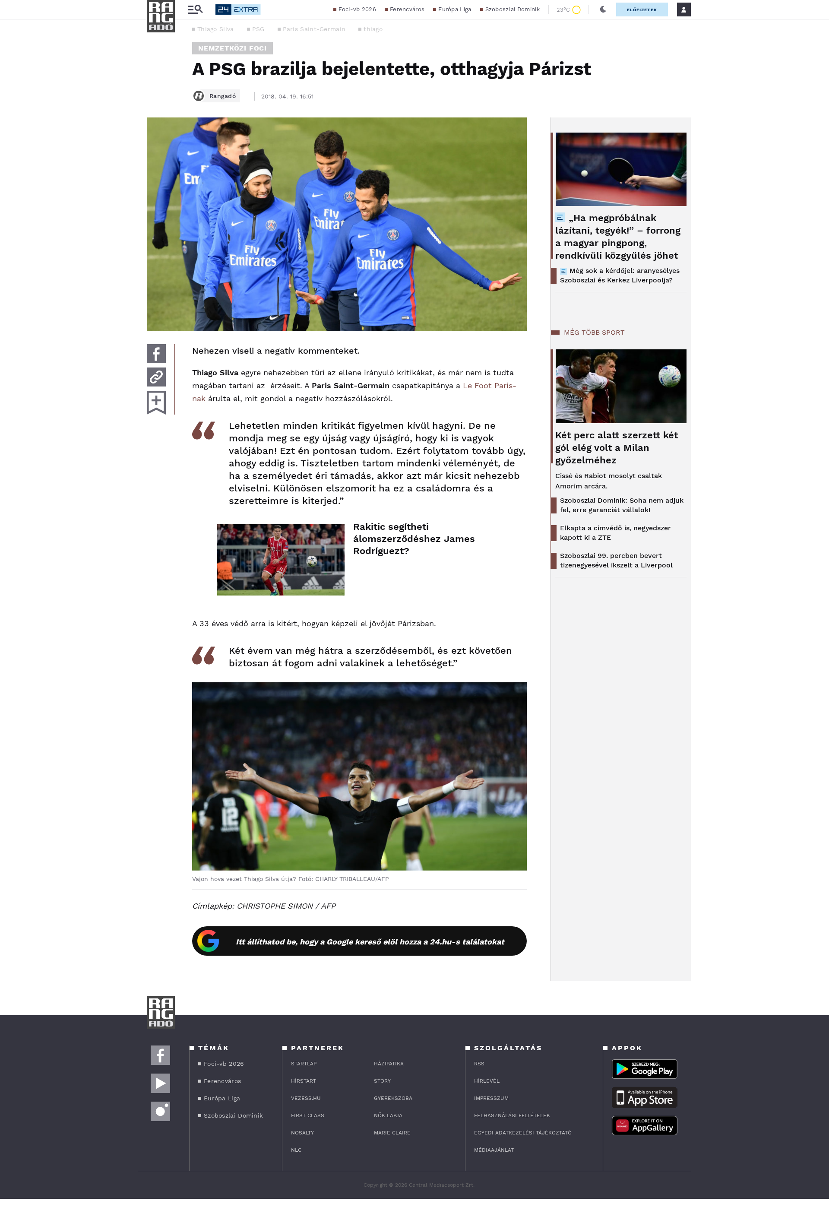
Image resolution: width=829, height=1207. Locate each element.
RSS (479, 1064)
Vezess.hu (306, 1098)
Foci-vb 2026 (357, 9)
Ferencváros (407, 9)
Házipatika (389, 1064)
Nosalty (302, 1133)
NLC (296, 1150)
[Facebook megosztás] (156, 353)
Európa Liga (454, 9)
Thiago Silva (215, 28)
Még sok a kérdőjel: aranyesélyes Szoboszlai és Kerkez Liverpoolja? (620, 275)
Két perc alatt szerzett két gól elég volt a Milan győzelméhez (616, 448)
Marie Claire (392, 1133)
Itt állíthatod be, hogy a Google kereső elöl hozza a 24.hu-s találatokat (370, 941)
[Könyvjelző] (156, 403)
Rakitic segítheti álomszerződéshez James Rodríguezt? (414, 538)
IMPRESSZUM (491, 1098)
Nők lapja (388, 1115)
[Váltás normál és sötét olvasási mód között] (603, 9)
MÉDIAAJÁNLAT (494, 1150)
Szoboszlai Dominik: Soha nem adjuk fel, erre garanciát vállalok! (621, 505)
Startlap (303, 1064)
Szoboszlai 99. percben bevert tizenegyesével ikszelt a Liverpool (616, 560)
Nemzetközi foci (232, 48)
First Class (307, 1115)
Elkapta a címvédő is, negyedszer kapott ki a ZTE (615, 533)
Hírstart (303, 1081)
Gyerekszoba (393, 1098)
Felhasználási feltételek (512, 1115)
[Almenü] (195, 9)
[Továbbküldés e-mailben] (156, 376)
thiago (373, 28)
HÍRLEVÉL (487, 1081)
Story (382, 1081)
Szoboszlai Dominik (512, 9)
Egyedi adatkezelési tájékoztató (523, 1133)
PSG (258, 28)
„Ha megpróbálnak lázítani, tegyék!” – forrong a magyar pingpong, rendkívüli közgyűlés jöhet (617, 236)
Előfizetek (642, 9)
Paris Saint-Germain (314, 28)
